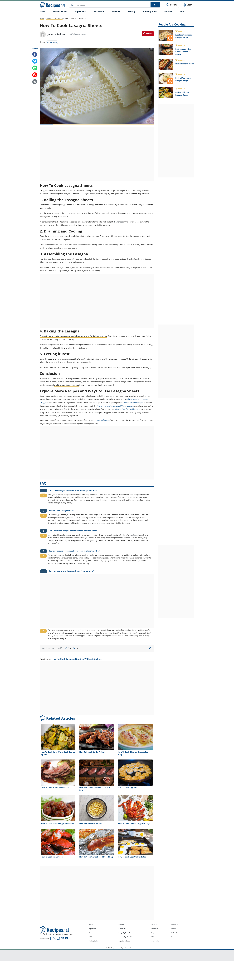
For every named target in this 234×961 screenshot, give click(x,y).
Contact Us (174, 924)
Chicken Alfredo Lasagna (132, 402)
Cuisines (116, 11)
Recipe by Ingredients (125, 933)
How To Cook (52, 42)
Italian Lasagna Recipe (184, 64)
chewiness (118, 222)
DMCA (153, 937)
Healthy (121, 924)
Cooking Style (93, 941)
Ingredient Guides (124, 941)
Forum (173, 4)
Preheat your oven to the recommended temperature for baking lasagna (73, 336)
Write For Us (154, 929)
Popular (168, 11)
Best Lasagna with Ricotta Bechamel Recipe (183, 51)
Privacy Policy (155, 941)
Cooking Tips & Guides (54, 18)
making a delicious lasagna (66, 385)
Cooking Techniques (102, 420)
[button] (34, 81)
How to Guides (60, 11)
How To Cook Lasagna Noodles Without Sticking (77, 658)
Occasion (92, 933)
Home (42, 18)
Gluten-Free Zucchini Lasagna (127, 409)
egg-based (134, 535)
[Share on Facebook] (34, 54)
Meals (91, 924)
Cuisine (91, 937)
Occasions (99, 11)
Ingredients (80, 11)
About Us (153, 924)
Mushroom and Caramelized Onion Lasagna (115, 406)
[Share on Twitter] (34, 61)
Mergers (153, 933)
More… (183, 11)
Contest (173, 929)
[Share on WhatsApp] (34, 68)
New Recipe (122, 929)
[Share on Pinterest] (148, 33)
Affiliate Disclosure (177, 933)
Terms (173, 937)
